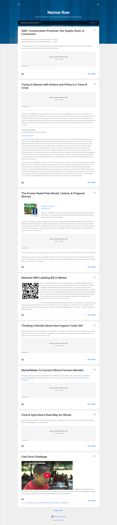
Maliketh (62, 520)
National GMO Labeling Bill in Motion (44, 277)
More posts (58, 510)
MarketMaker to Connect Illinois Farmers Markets (52, 370)
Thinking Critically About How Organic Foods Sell (52, 325)
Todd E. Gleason (25, 68)
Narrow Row (58, 12)
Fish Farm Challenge (34, 456)
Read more (92, 74)
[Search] (98, 5)
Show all (93, 23)
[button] (94, 30)
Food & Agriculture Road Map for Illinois (46, 414)
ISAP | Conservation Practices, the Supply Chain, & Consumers (42, 68)
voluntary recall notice (47, 206)
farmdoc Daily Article (27, 136)
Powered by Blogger (59, 516)
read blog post (45, 208)
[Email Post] (22, 74)
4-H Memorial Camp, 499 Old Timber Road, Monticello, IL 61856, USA (47, 503)
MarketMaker (31, 378)
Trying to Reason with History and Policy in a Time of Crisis (41, 110)
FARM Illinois (32, 422)
